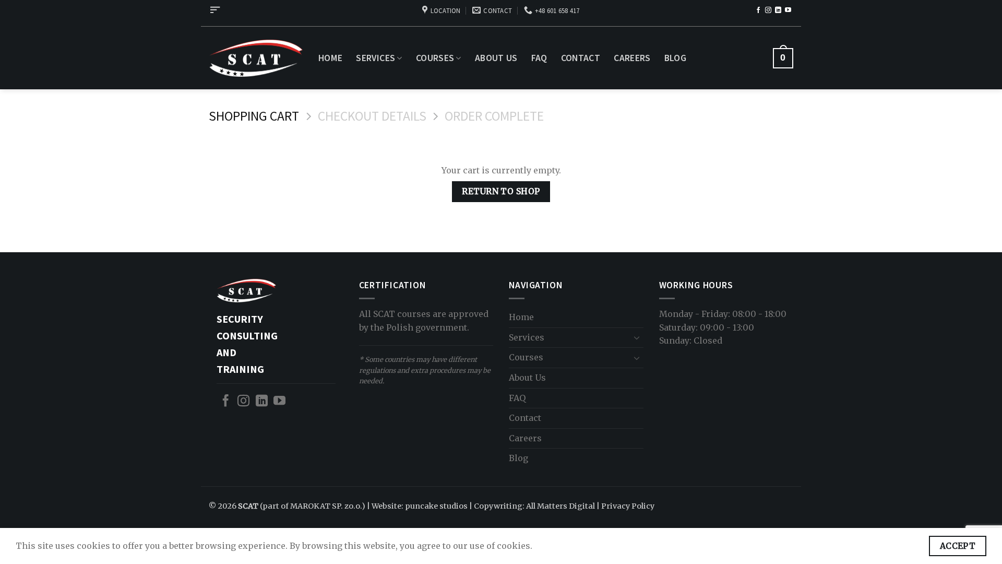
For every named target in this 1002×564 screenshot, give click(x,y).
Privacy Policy (627, 506)
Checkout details (372, 116)
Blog (675, 58)
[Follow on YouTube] (788, 10)
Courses (435, 58)
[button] (215, 10)
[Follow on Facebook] (758, 10)
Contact (580, 58)
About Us (496, 58)
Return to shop (501, 191)
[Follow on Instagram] (768, 10)
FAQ (539, 58)
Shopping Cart (254, 116)
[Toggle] (637, 337)
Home (330, 58)
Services (375, 58)
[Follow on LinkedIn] (778, 10)
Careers (632, 58)
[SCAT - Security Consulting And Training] (256, 58)
